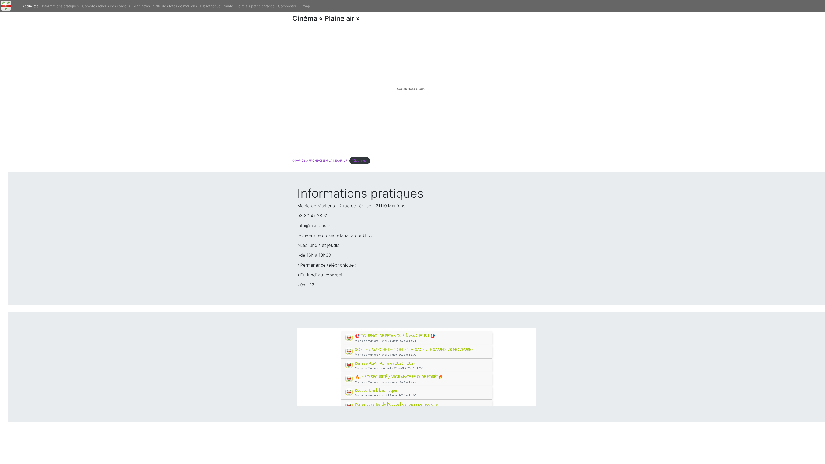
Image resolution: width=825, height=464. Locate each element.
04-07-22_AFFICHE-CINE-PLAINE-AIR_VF (319, 160)
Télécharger (359, 160)
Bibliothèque (210, 6)
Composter (287, 6)
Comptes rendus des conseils (106, 6)
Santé (228, 6)
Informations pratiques (60, 6)
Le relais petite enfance (256, 6)
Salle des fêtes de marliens (175, 6)
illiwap (305, 6)
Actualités (31, 6)
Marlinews (141, 6)
